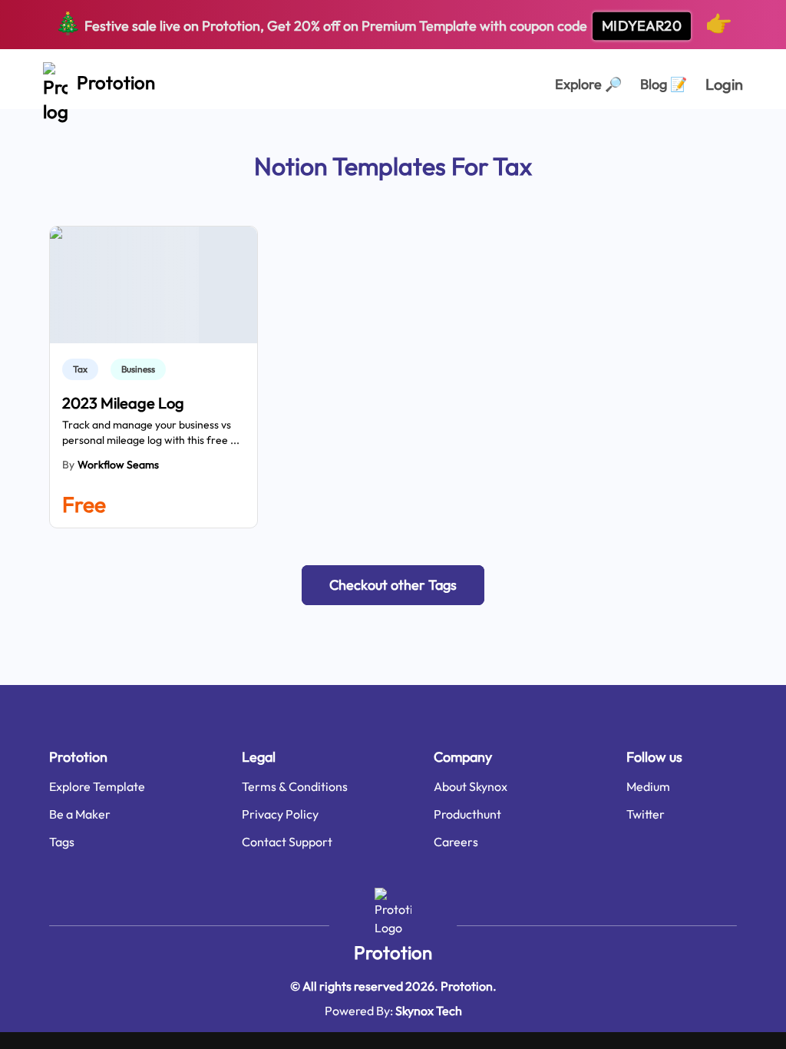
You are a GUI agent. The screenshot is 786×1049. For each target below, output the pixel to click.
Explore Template (97, 786)
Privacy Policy (280, 814)
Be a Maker (80, 814)
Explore (588, 84)
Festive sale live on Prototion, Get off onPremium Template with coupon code (393, 22)
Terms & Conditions (295, 786)
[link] (83, 369)
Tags (61, 841)
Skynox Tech (428, 1010)
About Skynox (470, 786)
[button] (393, 585)
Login (724, 84)
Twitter (645, 814)
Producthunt (467, 814)
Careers (456, 841)
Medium (648, 786)
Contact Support (287, 841)
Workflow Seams (118, 465)
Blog (663, 84)
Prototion (393, 952)
